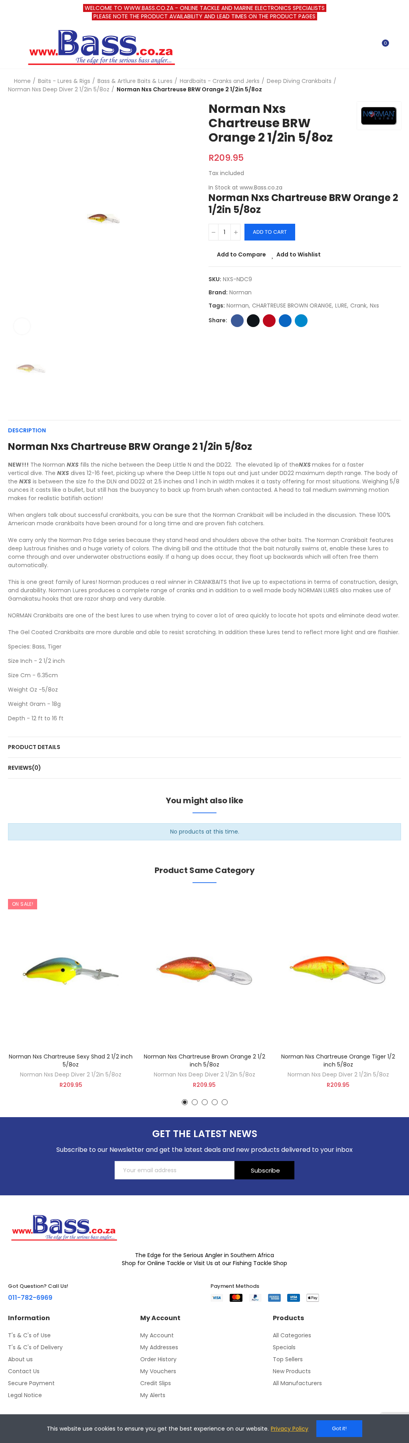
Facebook (237, 320)
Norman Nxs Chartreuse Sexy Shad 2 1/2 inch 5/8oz (71, 1060)
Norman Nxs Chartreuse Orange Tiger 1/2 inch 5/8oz (338, 1060)
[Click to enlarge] (22, 326)
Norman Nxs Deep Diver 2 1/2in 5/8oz (70, 1074)
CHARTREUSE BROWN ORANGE (292, 305)
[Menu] (12, 46)
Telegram (301, 320)
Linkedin (285, 320)
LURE (341, 305)
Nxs (374, 305)
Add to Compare (241, 254)
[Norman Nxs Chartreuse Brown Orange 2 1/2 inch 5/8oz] (205, 971)
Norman (240, 292)
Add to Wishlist (298, 254)
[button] (185, 1102)
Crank (358, 305)
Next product (395, 85)
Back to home (385, 85)
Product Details (34, 747)
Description (27, 430)
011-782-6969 (30, 1297)
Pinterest (269, 320)
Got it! (339, 1428)
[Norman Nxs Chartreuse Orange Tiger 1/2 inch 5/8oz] (338, 971)
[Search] (368, 46)
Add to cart (270, 232)
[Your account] (397, 46)
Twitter (253, 320)
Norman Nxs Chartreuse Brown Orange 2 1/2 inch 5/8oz (204, 1060)
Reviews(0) (24, 768)
